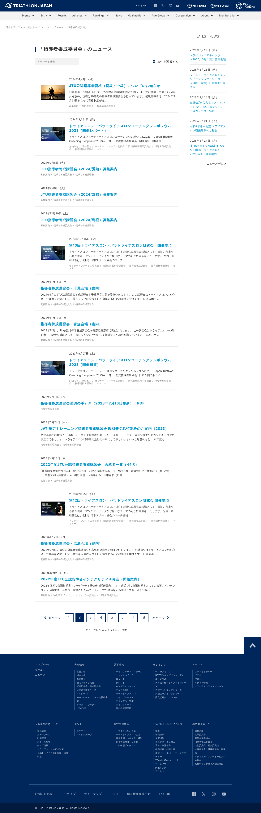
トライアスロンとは (126, 730)
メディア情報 (201, 682)
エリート (120, 678)
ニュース (40, 674)
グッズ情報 (42, 745)
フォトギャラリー (203, 671)
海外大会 (81, 678)
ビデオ (198, 675)
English (142, 5)
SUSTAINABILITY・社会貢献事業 (92, 699)
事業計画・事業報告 (165, 741)
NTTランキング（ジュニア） (169, 675)
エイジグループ (84, 734)
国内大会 (81, 675)
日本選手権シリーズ (86, 690)
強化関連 (199, 730)
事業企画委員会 (202, 738)
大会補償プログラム (126, 745)
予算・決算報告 (163, 745)
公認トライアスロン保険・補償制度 (52, 755)
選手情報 (119, 664)
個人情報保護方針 (139, 793)
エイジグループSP (125, 701)
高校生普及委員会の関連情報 (209, 764)
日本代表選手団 (123, 708)
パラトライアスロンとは (128, 734)
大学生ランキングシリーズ (168, 690)
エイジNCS (82, 693)
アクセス (159, 771)
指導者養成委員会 (203, 741)
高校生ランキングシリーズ (168, 693)
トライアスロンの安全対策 (50, 749)
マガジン (199, 678)
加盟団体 (159, 738)
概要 (157, 730)
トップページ (42, 664)
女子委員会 (200, 734)
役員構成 (159, 734)
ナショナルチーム (125, 675)
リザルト (40, 669)
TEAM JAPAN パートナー (168, 760)
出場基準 (41, 738)
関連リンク (160, 767)
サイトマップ (93, 793)
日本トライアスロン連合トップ (23, 27)
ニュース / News (54, 27)
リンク (114, 793)
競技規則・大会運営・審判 (129, 738)
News (118, 15)
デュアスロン (122, 690)
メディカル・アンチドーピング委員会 (210, 758)
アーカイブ (160, 764)
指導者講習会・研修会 (127, 741)
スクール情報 (43, 741)
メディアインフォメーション (209, 686)
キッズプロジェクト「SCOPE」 (86, 706)
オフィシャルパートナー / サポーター (170, 755)
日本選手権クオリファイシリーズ (170, 684)
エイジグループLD (125, 704)
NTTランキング (163, 671)
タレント (120, 682)
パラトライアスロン (126, 693)
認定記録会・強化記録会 (89, 686)
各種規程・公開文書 (165, 749)
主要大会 (81, 671)
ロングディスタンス (126, 686)
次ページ (158, 617)
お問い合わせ (44, 793)
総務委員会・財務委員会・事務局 (210, 751)
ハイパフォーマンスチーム (129, 671)
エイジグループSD (125, 697)
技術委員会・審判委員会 (207, 745)
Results (62, 15)
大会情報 (79, 664)
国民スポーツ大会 (85, 682)
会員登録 (41, 730)
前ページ (54, 617)
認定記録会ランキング (166, 697)
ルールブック (43, 734)
